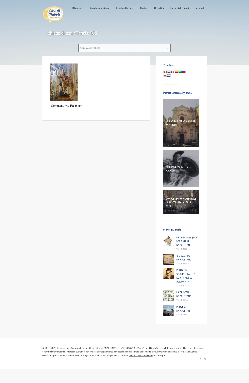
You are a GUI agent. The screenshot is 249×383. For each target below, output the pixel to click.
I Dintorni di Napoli (179, 7)
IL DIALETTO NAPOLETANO (183, 257)
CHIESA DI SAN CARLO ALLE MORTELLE (181, 122)
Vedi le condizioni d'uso (140, 355)
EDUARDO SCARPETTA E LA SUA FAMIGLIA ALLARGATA (185, 275)
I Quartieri (77, 7)
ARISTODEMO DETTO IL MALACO (178, 168)
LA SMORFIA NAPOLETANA (183, 294)
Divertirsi (159, 7)
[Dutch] (169, 75)
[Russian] (184, 71)
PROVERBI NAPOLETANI (183, 308)
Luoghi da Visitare (99, 7)
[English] (169, 71)
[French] (172, 71)
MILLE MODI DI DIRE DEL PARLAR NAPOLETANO (186, 241)
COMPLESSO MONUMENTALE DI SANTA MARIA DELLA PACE (181, 202)
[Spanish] (176, 71)
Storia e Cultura (124, 7)
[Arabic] (180, 71)
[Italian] (165, 71)
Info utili (200, 7)
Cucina (143, 7)
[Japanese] (165, 75)
